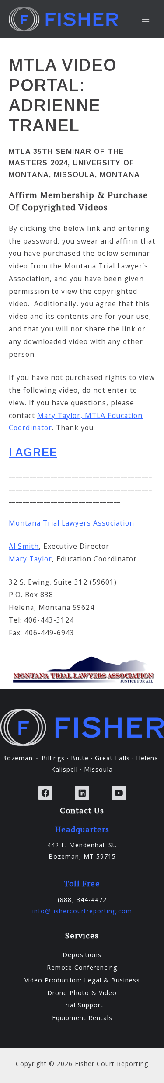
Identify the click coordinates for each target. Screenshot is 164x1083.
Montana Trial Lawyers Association (71, 523)
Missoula (98, 769)
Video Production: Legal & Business (82, 980)
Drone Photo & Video (82, 993)
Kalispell (64, 769)
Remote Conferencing (82, 967)
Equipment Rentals (82, 1017)
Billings (53, 758)
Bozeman (17, 758)
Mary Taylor (30, 559)
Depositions (82, 955)
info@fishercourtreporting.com (82, 911)
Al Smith (24, 546)
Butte (80, 758)
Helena (147, 758)
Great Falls (112, 758)
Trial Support (82, 1005)
